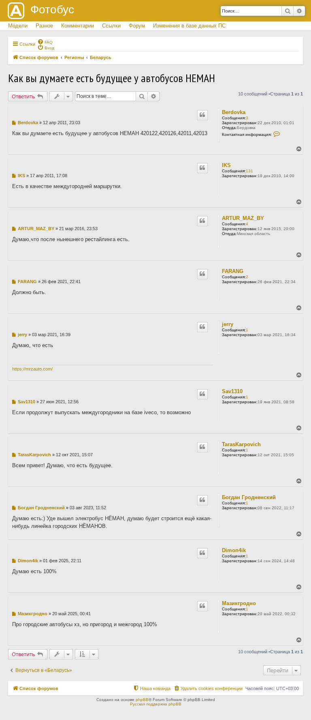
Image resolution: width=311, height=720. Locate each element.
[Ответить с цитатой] (202, 115)
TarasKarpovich (241, 444)
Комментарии (77, 26)
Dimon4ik (234, 550)
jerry (227, 324)
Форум (137, 26)
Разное (44, 26)
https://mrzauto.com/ (32, 368)
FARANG (232, 271)
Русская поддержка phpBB (155, 704)
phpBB (142, 699)
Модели (18, 26)
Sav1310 (232, 391)
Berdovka (233, 112)
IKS (226, 165)
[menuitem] (45, 41)
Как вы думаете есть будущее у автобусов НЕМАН (111, 77)
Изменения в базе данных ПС (189, 26)
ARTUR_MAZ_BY (243, 218)
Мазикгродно (239, 603)
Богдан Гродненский (249, 497)
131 (249, 171)
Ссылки (111, 26)
